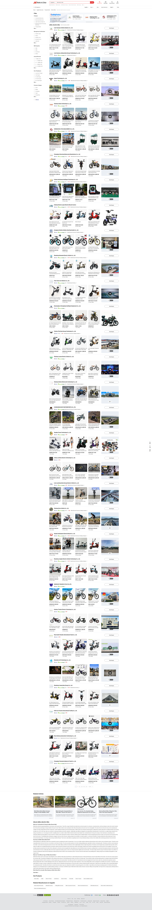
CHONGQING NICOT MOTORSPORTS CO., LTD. (65, 407)
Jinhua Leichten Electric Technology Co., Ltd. (64, 457)
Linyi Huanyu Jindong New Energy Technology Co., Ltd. (67, 53)
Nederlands (76, 902)
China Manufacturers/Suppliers (60, 900)
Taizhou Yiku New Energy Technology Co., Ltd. (65, 331)
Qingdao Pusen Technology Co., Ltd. (62, 432)
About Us (69, 898)
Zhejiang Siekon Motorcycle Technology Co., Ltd (65, 381)
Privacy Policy (81, 904)
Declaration (76, 904)
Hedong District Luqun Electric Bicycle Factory (65, 204)
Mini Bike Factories (49, 885)
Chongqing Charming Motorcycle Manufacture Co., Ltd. (67, 154)
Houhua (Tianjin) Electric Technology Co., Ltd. (65, 609)
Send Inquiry (111, 28)
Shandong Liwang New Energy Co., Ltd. (63, 685)
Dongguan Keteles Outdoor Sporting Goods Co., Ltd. (66, 230)
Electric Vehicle (64, 878)
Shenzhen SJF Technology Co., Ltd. (62, 660)
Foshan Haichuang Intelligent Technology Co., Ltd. (66, 179)
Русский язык (63, 902)
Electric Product (49, 878)
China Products (51, 900)
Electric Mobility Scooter (88, 878)
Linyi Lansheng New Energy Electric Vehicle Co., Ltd (66, 483)
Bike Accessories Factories (70, 885)
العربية (80, 902)
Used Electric (56, 878)
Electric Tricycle (78, 878)
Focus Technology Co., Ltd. (76, 905)
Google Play (47, 895)
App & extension (104, 7)
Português (54, 902)
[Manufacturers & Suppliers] (39, 2)
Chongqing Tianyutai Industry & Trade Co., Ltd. (65, 761)
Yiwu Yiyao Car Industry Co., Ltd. (61, 280)
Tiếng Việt (101, 902)
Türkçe (97, 902)
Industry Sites (90, 900)
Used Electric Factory (64, 4)
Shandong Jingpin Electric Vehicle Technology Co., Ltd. (67, 558)
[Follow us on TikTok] (109, 895)
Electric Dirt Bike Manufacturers (40, 888)
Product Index (102, 900)
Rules (118, 7)
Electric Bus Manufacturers (83, 885)
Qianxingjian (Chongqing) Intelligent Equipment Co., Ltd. (67, 306)
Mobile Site (83, 898)
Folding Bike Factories (59, 885)
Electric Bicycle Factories (38, 885)
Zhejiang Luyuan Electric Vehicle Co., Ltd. (64, 356)
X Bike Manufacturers (94, 885)
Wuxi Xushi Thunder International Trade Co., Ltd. (65, 634)
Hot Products (45, 900)
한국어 (84, 902)
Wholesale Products (69, 900)
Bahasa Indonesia (107, 902)
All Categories (37, 7)
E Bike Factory (58, 4)
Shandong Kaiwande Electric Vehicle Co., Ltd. (65, 255)
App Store (40, 895)
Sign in (117, 3)
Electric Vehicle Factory (72, 4)
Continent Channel (83, 900)
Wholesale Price (76, 900)
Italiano (68, 902)
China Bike (71, 878)
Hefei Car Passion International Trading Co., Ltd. (65, 710)
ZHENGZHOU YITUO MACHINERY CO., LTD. (64, 129)
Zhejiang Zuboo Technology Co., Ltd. (62, 103)
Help (97, 7)
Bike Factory (79, 4)
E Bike (42, 878)
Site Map (78, 898)
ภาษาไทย (93, 902)
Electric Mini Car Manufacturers (106, 885)
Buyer (91, 7)
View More (35, 872)
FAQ (72, 898)
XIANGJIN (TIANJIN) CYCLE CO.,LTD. (63, 584)
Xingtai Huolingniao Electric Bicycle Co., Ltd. (64, 533)
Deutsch (72, 902)
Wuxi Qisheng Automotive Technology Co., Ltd (65, 735)
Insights (107, 900)
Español (50, 902)
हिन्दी (90, 902)
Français (58, 902)
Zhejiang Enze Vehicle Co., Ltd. (61, 508)
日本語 (87, 902)
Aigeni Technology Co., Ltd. (60, 78)
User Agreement (70, 904)
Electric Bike (36, 878)
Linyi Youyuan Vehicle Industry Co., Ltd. (63, 27)
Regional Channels (96, 900)
